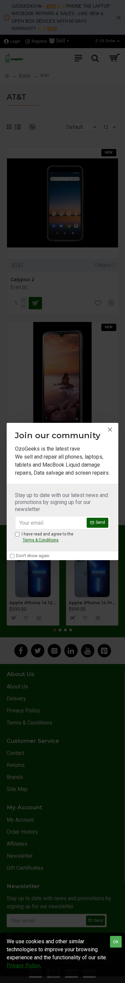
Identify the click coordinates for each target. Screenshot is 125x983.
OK (116, 941)
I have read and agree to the (47, 537)
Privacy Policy (23, 965)
